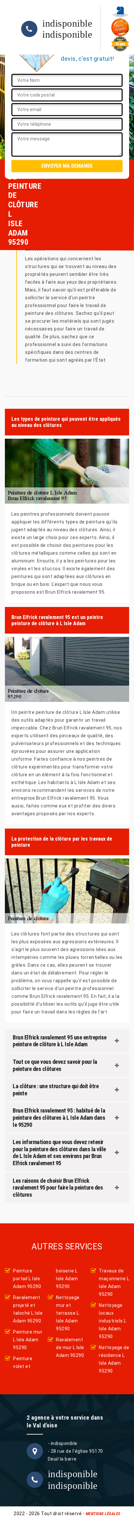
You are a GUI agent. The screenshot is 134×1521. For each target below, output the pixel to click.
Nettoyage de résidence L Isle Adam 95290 (114, 1359)
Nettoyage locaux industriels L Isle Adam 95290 (113, 1321)
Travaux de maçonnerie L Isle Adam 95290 (114, 1282)
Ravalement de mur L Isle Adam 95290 (70, 1347)
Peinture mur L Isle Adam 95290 (27, 1339)
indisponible (67, 23)
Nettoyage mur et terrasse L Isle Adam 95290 (68, 1313)
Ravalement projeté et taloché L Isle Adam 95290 (28, 1309)
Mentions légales (103, 1514)
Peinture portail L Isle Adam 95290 (27, 1278)
